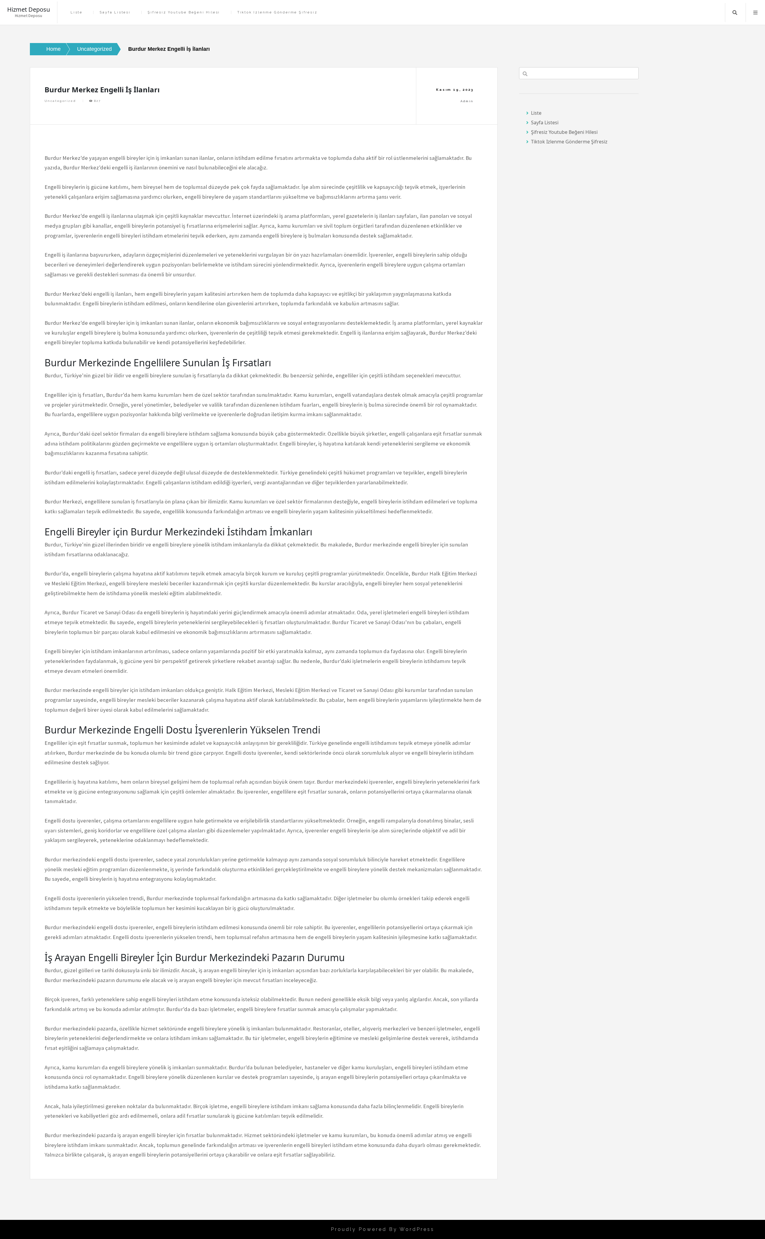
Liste (76, 12)
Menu (755, 12)
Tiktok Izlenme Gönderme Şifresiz (277, 12)
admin (466, 101)
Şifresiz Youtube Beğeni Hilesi (184, 12)
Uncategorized (60, 100)
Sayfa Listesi (115, 12)
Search (734, 12)
